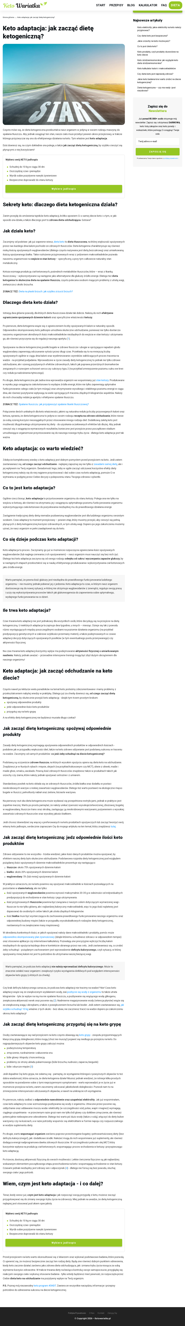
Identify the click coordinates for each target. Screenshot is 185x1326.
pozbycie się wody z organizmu (84, 992)
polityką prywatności (171, 158)
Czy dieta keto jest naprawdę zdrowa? (155, 74)
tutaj (113, 826)
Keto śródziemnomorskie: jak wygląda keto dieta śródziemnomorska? (157, 61)
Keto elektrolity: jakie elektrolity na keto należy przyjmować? (159, 29)
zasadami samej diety (105, 464)
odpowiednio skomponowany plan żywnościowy (29, 937)
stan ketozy (102, 380)
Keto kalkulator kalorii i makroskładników (156, 68)
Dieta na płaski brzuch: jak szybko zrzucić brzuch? (46, 291)
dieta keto (59, 241)
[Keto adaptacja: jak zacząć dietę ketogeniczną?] (64, 84)
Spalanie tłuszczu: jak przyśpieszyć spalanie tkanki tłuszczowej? (54, 404)
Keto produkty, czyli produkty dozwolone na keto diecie (157, 53)
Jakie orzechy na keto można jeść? (153, 41)
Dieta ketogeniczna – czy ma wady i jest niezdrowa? (156, 89)
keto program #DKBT (45, 1285)
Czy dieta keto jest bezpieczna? (152, 35)
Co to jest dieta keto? (147, 46)
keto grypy (84, 1035)
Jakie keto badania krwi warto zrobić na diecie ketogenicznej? (159, 80)
